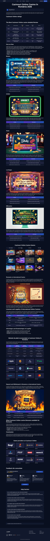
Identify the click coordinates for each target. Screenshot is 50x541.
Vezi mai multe (25, 484)
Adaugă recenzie (40, 471)
